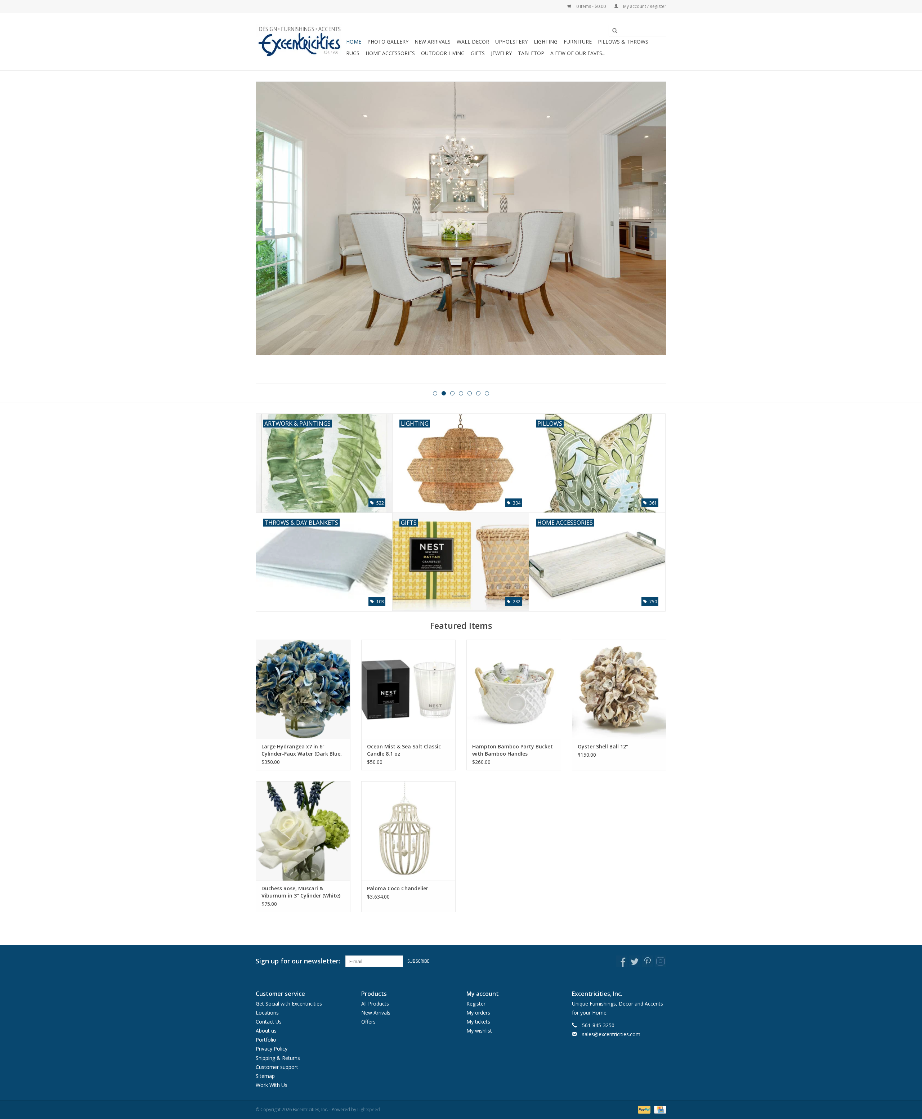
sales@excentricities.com (611, 1034)
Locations (267, 1012)
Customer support (277, 1067)
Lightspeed (368, 1109)
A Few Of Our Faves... (577, 53)
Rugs (352, 53)
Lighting (546, 41)
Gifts (478, 53)
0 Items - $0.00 (591, 6)
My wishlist (479, 1030)
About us (266, 1030)
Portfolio (266, 1039)
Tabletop (531, 53)
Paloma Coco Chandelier (397, 888)
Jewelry (501, 53)
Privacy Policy (271, 1048)
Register (475, 1003)
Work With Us (271, 1085)
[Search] (612, 31)
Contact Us (269, 1021)
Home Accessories (390, 53)
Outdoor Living (443, 53)
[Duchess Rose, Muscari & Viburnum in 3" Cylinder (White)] (303, 830)
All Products (375, 1003)
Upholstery (511, 41)
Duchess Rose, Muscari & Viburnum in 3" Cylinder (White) (300, 892)
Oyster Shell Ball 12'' (603, 746)
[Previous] (270, 233)
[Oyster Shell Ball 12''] (619, 689)
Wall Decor (473, 41)
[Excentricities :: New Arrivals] (461, 233)
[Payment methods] (643, 1109)
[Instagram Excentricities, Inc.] (660, 961)
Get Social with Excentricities (289, 1003)
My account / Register (644, 6)
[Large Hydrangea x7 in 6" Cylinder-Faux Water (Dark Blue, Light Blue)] (303, 689)
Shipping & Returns (278, 1058)
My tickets (478, 1021)
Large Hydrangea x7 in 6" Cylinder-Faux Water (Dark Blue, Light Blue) (301, 750)
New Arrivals (433, 41)
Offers (368, 1021)
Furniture (578, 41)
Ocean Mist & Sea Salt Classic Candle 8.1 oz (404, 750)
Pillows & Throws (623, 41)
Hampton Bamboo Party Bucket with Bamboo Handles (512, 750)
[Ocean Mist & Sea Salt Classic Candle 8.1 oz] (408, 689)
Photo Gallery (387, 41)
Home (353, 41)
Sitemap (265, 1076)
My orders (478, 1012)
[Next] (652, 233)
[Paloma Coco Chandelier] (408, 830)
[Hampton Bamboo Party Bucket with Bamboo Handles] (513, 689)
